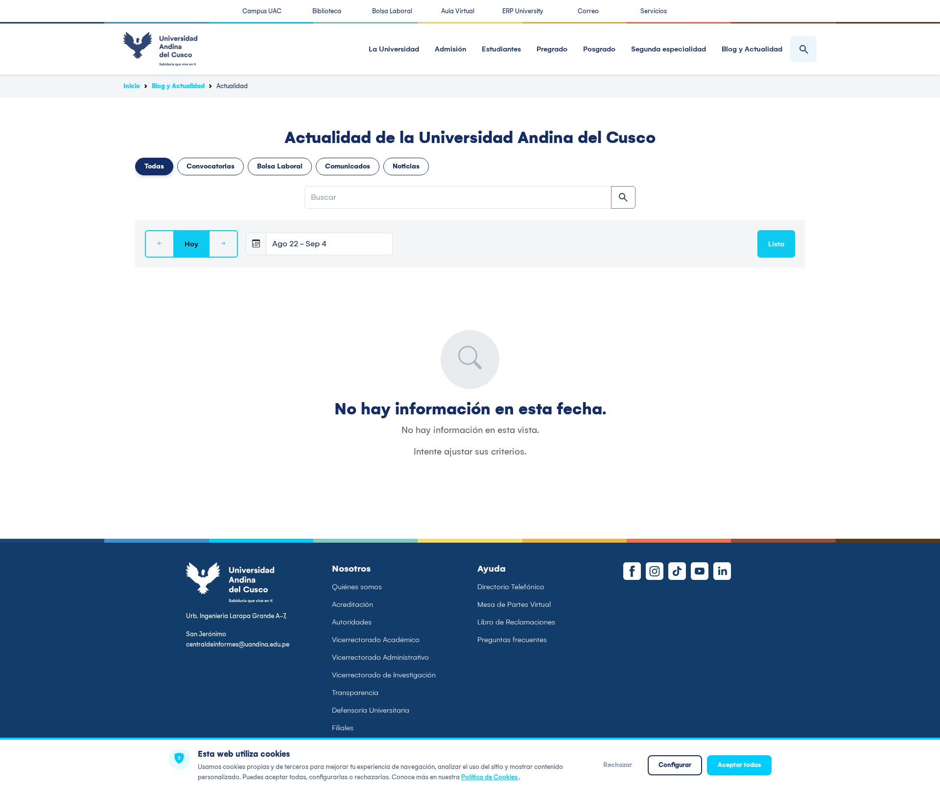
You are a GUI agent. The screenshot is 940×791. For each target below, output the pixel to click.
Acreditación (352, 604)
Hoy (191, 244)
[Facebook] (632, 571)
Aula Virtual (457, 11)
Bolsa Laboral (392, 11)
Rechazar (617, 764)
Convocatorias (211, 166)
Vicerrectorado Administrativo (380, 657)
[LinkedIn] (722, 571)
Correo (588, 11)
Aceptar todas (739, 764)
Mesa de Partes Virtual (514, 604)
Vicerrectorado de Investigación (384, 675)
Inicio (131, 86)
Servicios (653, 11)
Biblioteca (326, 11)
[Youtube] (699, 571)
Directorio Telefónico (510, 586)
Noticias (406, 166)
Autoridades (352, 622)
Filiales (342, 727)
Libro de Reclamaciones (516, 622)
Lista (776, 244)
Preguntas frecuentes (512, 639)
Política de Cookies (490, 777)
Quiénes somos (357, 586)
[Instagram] (654, 571)
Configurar (674, 764)
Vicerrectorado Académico (376, 639)
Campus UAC (262, 11)
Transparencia (355, 692)
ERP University (522, 11)
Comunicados (347, 166)
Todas (154, 166)
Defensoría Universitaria (370, 710)
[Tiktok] (677, 571)
